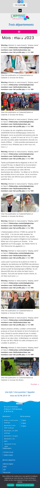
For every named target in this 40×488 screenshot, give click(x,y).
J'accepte (11, 485)
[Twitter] (22, 1)
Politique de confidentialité (25, 485)
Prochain (35, 384)
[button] (20, 10)
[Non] (37, 481)
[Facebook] (19, 1)
